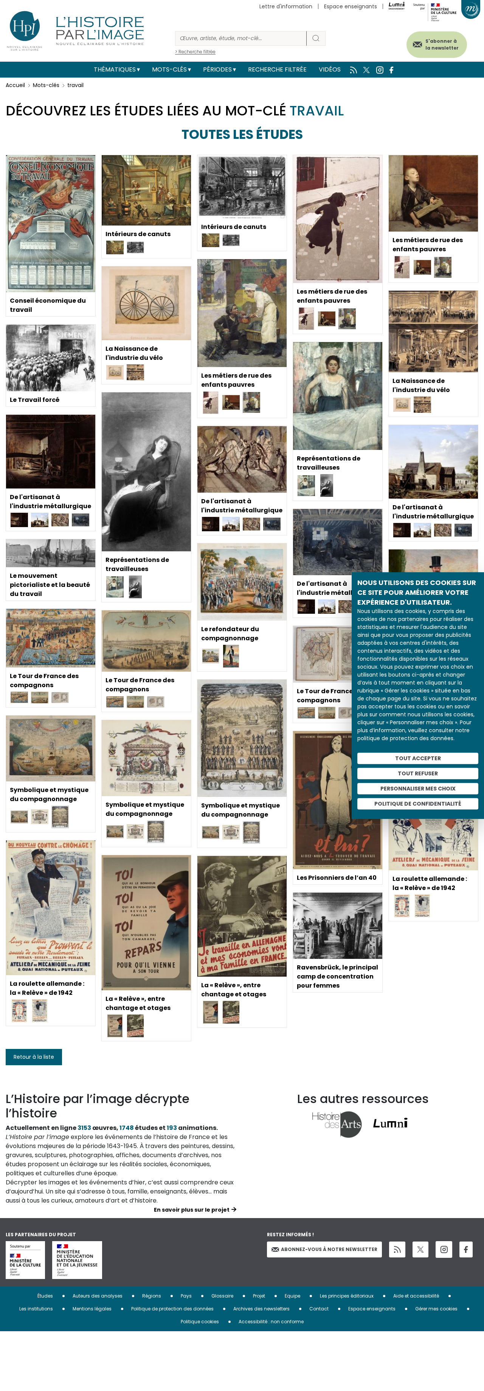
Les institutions (36, 1308)
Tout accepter (418, 758)
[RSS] (397, 1250)
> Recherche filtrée (195, 51)
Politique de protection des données (172, 1308)
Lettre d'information (285, 6)
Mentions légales (92, 1308)
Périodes (217, 69)
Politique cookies (200, 1321)
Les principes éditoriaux (347, 1296)
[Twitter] (420, 1249)
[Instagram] (444, 1249)
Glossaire (222, 1296)
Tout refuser (418, 773)
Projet (259, 1296)
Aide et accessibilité (416, 1296)
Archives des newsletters (261, 1308)
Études (45, 1296)
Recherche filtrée (277, 69)
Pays (186, 1296)
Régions (151, 1296)
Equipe (292, 1296)
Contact (319, 1308)
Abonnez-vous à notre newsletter (329, 1249)
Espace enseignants (350, 6)
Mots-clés (169, 69)
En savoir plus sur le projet (192, 1210)
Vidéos (330, 69)
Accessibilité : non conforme (271, 1321)
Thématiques (115, 69)
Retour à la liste (34, 1057)
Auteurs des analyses (98, 1296)
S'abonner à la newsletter (442, 44)
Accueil (15, 85)
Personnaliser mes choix (418, 788)
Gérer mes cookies (436, 1308)
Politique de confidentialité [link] (417, 804)
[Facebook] (466, 1250)
